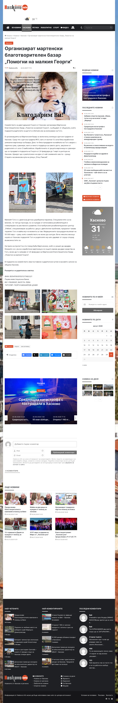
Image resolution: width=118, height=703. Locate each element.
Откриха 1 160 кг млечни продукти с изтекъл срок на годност (62, 627)
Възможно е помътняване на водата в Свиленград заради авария (96, 95)
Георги (17, 346)
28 (102, 355)
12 (93, 345)
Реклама (101, 695)
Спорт (56, 28)
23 (111, 350)
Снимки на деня (69, 676)
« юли (84, 365)
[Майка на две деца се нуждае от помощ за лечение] (41, 499)
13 (98, 345)
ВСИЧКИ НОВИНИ (92, 196)
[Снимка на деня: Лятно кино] (98, 387)
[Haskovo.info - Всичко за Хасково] (16, 8)
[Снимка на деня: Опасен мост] (98, 393)
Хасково (27, 28)
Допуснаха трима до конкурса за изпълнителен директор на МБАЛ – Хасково (26, 664)
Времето (66, 678)
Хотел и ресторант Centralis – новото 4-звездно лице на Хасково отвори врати (26, 652)
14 (102, 345)
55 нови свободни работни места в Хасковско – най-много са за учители (40, 403)
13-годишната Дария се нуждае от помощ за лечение (14, 534)
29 (107, 355)
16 (111, 345)
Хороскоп (66, 681)
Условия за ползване (88, 695)
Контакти (109, 695)
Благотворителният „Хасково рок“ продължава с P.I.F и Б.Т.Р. (66, 534)
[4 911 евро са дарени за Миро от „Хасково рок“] (41, 524)
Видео (66, 28)
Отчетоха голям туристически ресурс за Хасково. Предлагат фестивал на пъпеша (63, 662)
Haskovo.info (13, 68)
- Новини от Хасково (40, 678)
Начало (9, 36)
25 (89, 355)
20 (98, 350)
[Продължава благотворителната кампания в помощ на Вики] (16, 499)
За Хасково (67, 683)
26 (93, 355)
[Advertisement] (47, 551)
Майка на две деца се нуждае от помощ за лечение (38, 509)
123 (90, 660)
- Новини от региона (40, 681)
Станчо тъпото (95, 637)
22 (107, 350)
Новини (17, 28)
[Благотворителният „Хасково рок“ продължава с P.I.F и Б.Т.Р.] (66, 524)
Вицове (65, 686)
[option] (41, 401)
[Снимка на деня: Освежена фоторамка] (87, 393)
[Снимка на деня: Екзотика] (87, 387)
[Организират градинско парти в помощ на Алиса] (66, 499)
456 (90, 649)
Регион (35, 28)
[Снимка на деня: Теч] (108, 393)
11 (89, 345)
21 (102, 350)
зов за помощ (25, 346)
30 (111, 355)
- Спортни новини (39, 686)
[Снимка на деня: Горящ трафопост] (108, 387)
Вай (90, 615)
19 (93, 350)
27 (98, 355)
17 (84, 350)
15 (107, 345)
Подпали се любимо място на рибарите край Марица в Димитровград (26, 629)
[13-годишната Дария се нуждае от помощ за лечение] (16, 524)
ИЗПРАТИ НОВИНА (92, 199)
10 (84, 345)
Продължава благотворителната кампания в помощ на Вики (15, 509)
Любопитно (46, 28)
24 (84, 355)
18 (89, 350)
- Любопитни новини (40, 683)
